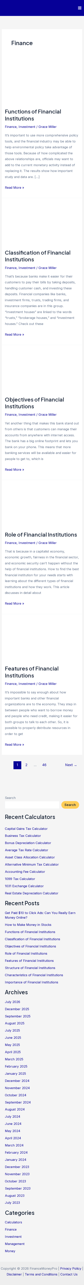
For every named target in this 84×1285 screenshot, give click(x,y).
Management (15, 1244)
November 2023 (17, 1174)
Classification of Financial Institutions (32, 939)
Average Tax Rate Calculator (26, 850)
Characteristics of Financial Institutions (34, 975)
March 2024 (14, 1145)
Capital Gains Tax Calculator (26, 829)
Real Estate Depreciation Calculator (31, 893)
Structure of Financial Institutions (30, 968)
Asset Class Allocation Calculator (30, 857)
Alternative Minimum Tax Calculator (32, 864)
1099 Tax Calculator (20, 879)
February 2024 (16, 1152)
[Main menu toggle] (79, 8)
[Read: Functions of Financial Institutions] (42, 82)
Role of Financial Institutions (41, 534)
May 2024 (12, 1131)
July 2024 (12, 1116)
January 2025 (15, 1073)
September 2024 (18, 1102)
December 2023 (17, 1167)
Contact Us (69, 1274)
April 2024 (13, 1138)
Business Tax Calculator (23, 836)
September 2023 (17, 1188)
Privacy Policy (70, 1268)
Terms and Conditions (41, 1274)
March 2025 (14, 1059)
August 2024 (15, 1109)
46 (44, 765)
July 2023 (12, 1203)
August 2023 (14, 1196)
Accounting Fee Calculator (25, 872)
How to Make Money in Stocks (28, 925)
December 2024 (17, 1081)
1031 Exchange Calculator (24, 886)
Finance (11, 127)
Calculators (13, 1222)
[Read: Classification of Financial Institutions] (42, 223)
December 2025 (17, 1009)
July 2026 (12, 1002)
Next (71, 765)
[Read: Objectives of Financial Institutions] (42, 370)
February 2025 (16, 1066)
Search (10, 798)
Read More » (14, 187)
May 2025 (12, 1045)
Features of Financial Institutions (32, 672)
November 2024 (17, 1088)
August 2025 (14, 1023)
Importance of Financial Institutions (31, 982)
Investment (27, 127)
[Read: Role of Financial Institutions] (42, 505)
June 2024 (13, 1124)
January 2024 (15, 1160)
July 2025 (12, 1030)
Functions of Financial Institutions (33, 115)
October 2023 (15, 1181)
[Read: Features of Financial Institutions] (42, 639)
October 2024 (15, 1095)
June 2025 (13, 1038)
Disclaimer (14, 1274)
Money (10, 1251)
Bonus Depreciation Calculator (28, 843)
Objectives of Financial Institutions (30, 946)
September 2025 (17, 1016)
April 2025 (13, 1052)
